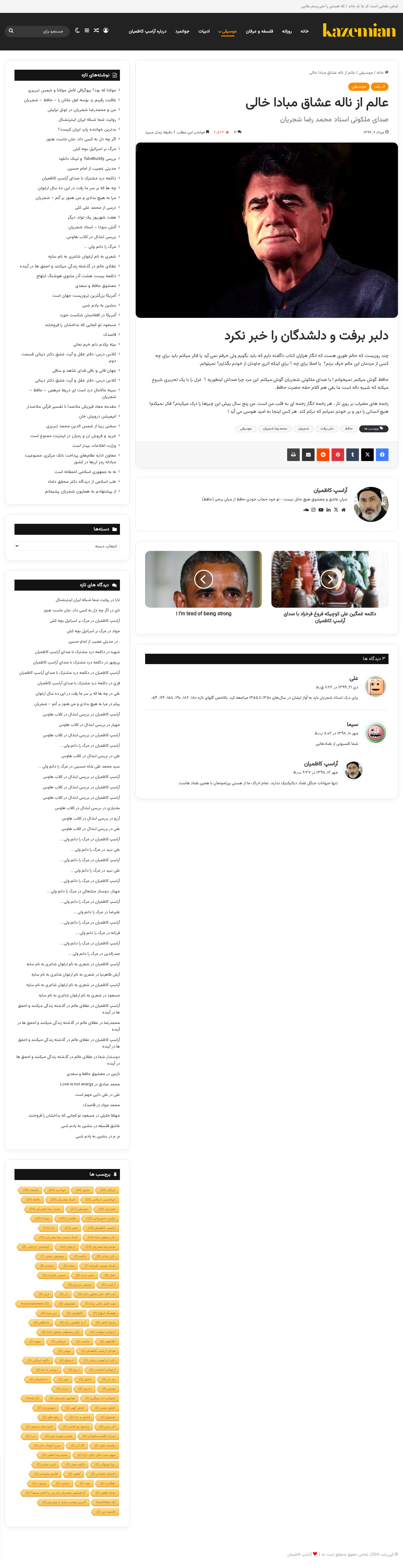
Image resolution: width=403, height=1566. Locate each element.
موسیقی (229, 31)
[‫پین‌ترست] (338, 454)
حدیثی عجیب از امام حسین (91, 168)
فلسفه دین (106, 1511)
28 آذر (77, 1445)
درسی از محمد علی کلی (95, 207)
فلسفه (30, 1190)
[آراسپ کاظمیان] (359, 31)
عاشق (85, 1379)
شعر (71, 1228)
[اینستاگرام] (313, 510)
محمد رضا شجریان (45, 1209)
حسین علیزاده (54, 1275)
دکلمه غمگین (38, 1360)
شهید (35, 1341)
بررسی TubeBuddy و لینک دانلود (87, 158)
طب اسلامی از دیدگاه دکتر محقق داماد (82, 481)
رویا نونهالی (105, 1464)
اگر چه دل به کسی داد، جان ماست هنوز (81, 139)
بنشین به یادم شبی (99, 305)
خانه (305, 31)
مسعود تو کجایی (76, 1426)
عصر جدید (85, 1275)
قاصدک (109, 334)
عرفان (108, 1190)
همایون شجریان (62, 1398)
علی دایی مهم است (91, 1095)
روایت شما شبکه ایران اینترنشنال (87, 119)
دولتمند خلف (105, 1445)
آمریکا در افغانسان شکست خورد (88, 315)
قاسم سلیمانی (46, 1473)
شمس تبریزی (79, 1284)
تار (64, 1294)
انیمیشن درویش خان (97, 416)
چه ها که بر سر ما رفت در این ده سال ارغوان (77, 188)
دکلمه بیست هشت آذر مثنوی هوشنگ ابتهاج (76, 276)
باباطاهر (41, 1322)
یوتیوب (39, 1483)
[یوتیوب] (321, 510)
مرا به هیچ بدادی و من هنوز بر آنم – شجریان (76, 198)
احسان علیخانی (103, 1473)
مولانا (42, 1218)
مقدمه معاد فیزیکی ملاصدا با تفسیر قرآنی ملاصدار (71, 406)
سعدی (46, 1265)
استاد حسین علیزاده (100, 1265)
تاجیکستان (39, 1379)
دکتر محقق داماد (102, 1237)
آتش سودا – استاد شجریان (92, 227)
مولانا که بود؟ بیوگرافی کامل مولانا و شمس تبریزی (72, 90)
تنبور (63, 1379)
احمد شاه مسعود (39, 1426)
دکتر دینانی (106, 1256)
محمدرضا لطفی (54, 1455)
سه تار (109, 1379)
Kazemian (106, 1502)
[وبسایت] (343, 510)
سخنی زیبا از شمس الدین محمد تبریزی (81, 426)
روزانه (287, 31)
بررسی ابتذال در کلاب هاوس (91, 237)
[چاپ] (293, 454)
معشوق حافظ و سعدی (95, 286)
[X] (367, 454)
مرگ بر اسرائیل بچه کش (94, 149)
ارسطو (67, 1360)
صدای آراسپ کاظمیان (98, 1351)
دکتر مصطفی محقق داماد (61, 1332)
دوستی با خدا (47, 1369)
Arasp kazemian (35, 1303)
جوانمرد (182, 31)
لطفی (74, 1473)
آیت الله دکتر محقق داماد (97, 1294)
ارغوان (67, 1246)
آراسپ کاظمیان (330, 490)
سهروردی (46, 1407)
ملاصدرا (68, 1218)
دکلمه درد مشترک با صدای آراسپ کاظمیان (79, 178)
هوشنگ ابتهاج (104, 1313)
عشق (83, 1190)
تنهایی (64, 1351)
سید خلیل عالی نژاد (100, 1303)
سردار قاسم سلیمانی (99, 1436)
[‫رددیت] (323, 454)
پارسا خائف (106, 1322)
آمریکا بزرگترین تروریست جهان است (84, 295)
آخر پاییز (107, 1426)
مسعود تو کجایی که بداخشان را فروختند (80, 325)
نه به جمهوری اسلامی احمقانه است (85, 472)
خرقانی (58, 1341)
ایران (62, 1388)
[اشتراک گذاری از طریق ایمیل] (308, 454)
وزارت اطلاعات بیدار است (94, 445)
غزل (44, 1294)
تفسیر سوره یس (58, 1436)
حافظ (349, 428)
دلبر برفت (327, 428)
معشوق (108, 1417)
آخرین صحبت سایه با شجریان (64, 1502)
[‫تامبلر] (352, 454)
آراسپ (109, 1284)
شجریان (303, 428)
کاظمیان (75, 1313)
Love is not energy (76, 1084)
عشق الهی (75, 1407)
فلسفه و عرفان (259, 31)
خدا (48, 1228)
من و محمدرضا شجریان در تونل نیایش (82, 110)
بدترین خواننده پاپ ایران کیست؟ (87, 129)
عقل (110, 1275)
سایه (69, 1265)
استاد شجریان (63, 1199)
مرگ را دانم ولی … (100, 246)
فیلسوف (67, 1303)
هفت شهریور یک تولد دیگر (92, 217)
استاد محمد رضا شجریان (58, 1237)
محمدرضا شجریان (275, 428)
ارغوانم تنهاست (103, 1332)
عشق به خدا (80, 1417)
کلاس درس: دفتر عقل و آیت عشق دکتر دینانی (75, 380)
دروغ (73, 1369)
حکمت (83, 1341)
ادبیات (204, 31)
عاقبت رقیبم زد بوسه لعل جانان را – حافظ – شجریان (70, 100)
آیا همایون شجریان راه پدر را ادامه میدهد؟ (55, 1492)
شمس (109, 1388)
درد (30, 1436)
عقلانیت (108, 1483)
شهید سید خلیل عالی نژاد (97, 1455)
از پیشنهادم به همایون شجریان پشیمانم (80, 491)
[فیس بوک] (382, 454)
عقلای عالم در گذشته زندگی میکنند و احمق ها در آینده (68, 266)
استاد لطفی (106, 1492)
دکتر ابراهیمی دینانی (100, 1360)
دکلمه (80, 1256)
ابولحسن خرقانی (35, 1246)
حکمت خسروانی (101, 1218)
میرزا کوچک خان (47, 1445)
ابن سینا (49, 1313)
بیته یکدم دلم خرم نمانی (94, 344)
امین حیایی (46, 1464)
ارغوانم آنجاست (103, 1369)
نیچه (85, 1483)
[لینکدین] (328, 510)
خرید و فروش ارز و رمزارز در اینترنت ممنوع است (73, 436)
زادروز (85, 1388)
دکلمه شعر (75, 1464)
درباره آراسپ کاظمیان (148, 31)
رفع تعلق (51, 1417)
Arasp (32, 1398)
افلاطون (108, 1341)
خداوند (63, 1483)
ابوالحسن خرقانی (101, 1199)
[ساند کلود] (305, 510)
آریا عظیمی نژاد (73, 1322)
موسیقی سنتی (52, 1256)
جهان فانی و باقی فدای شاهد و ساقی (84, 370)
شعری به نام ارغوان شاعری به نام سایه (82, 256)
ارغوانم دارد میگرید (100, 1398)
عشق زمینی (105, 1407)
